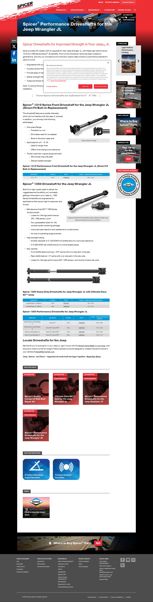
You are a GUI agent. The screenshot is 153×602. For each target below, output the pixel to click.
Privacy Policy (92, 597)
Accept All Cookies (101, 86)
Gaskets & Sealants (23, 572)
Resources (94, 10)
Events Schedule (84, 561)
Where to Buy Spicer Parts (76, 543)
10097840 (82, 332)
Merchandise (62, 581)
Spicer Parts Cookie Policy (58, 81)
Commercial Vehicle (43, 566)
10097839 (82, 323)
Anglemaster (62, 572)
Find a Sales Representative (104, 562)
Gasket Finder (103, 579)
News (80, 564)
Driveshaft (20, 564)
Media (100, 2)
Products (61, 10)
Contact (128, 597)
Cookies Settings (52, 86)
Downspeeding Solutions (65, 587)
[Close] (108, 62)
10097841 (66, 303)
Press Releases (83, 566)
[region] (77, 76)
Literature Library (63, 564)
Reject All (85, 86)
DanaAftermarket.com (45, 352)
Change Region (128, 2)
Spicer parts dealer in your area (91, 346)
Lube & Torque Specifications (62, 578)
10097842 (66, 306)
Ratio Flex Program (105, 566)
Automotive (40, 561)
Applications (77, 10)
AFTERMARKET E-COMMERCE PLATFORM (128, 91)
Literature (109, 10)
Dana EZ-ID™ (62, 574)
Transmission (21, 566)
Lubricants (20, 569)
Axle (18, 561)
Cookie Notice (103, 597)
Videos (60, 569)
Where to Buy (124, 10)
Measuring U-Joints (64, 584)
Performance (41, 564)
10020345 (66, 177)
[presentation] (119, 61)
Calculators (61, 566)
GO (128, 104)
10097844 (82, 335)
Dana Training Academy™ (65, 561)
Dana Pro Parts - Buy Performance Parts (105, 576)
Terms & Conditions (117, 597)
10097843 (82, 328)
